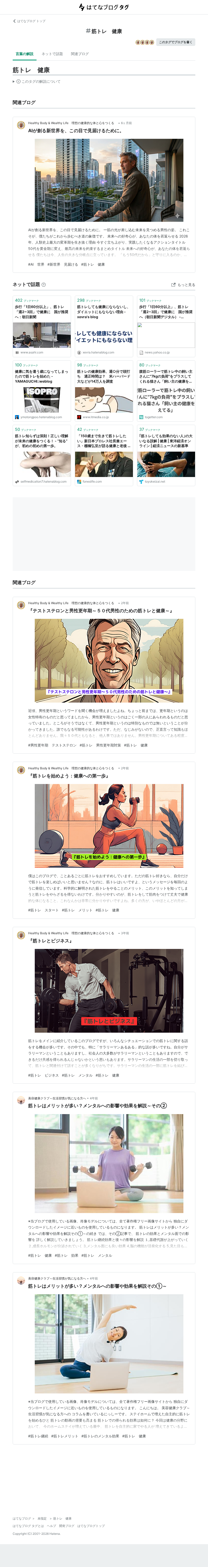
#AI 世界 (36, 264)
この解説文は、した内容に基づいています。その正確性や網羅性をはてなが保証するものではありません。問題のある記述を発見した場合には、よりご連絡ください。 (37, 82)
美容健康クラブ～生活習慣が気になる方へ (57, 1098)
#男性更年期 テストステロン (52, 745)
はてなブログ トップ (31, 21)
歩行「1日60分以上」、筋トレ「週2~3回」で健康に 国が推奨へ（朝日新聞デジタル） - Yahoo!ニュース (166, 311)
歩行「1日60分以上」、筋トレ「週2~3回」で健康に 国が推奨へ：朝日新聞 (41, 311)
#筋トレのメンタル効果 (100, 1436)
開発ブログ (66, 1526)
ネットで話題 (52, 54)
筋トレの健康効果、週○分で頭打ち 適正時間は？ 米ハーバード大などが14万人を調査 (103, 376)
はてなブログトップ (91, 1526)
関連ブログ (80, 54)
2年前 (125, 603)
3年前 (125, 933)
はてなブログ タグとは (28, 1526)
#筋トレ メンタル (77, 1075)
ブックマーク (27, 300)
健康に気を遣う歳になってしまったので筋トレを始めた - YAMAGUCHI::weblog (41, 376)
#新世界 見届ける (62, 264)
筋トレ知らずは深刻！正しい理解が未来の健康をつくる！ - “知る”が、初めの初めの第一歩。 (41, 441)
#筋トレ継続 (38, 1436)
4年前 (94, 1098)
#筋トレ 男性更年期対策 (100, 745)
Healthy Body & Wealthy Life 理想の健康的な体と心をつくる (72, 123)
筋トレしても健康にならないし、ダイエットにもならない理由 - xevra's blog (103, 311)
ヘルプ (51, 1526)
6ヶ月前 (126, 123)
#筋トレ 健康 (93, 264)
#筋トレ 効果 (66, 1255)
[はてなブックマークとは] (44, 284)
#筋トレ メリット (77, 910)
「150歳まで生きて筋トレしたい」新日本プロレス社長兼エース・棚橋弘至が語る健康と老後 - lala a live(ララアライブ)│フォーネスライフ (103, 441)
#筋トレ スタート (43, 910)
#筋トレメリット (64, 1436)
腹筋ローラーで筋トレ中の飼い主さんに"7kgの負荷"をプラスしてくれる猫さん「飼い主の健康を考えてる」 (166, 376)
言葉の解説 (24, 54)
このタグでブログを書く (176, 42)
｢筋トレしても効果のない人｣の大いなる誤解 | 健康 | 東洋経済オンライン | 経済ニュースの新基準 (166, 441)
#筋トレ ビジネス (43, 1075)
